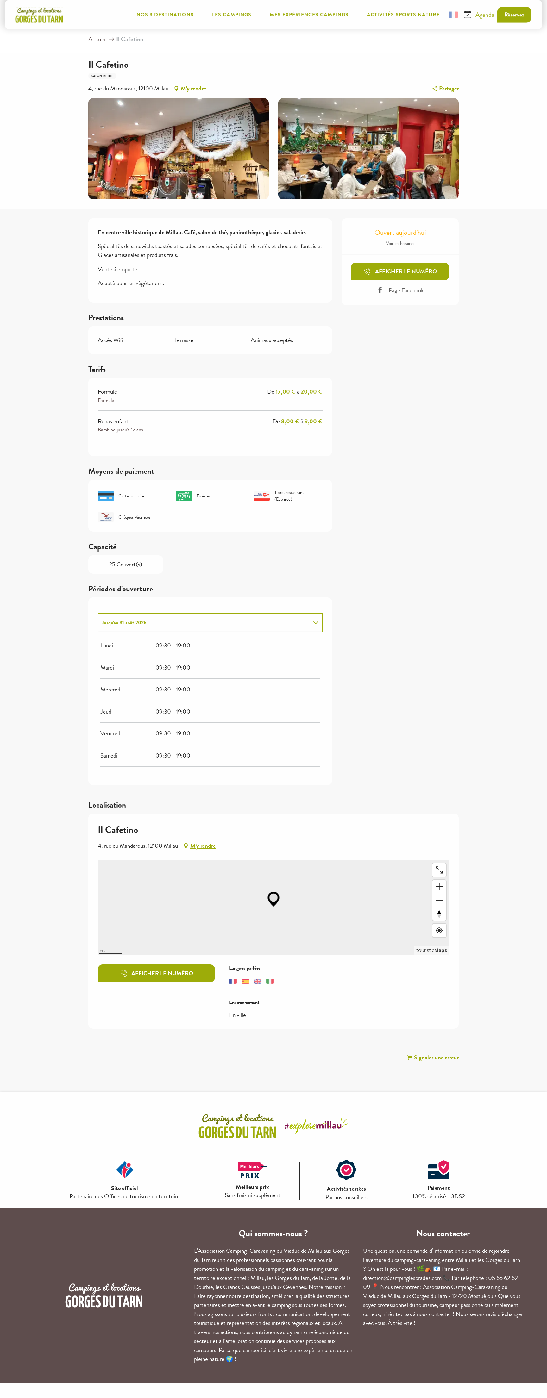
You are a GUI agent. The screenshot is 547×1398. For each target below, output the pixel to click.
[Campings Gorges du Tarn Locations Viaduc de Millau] (38, 15)
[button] (438, 15)
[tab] (203, 623)
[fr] (453, 14)
